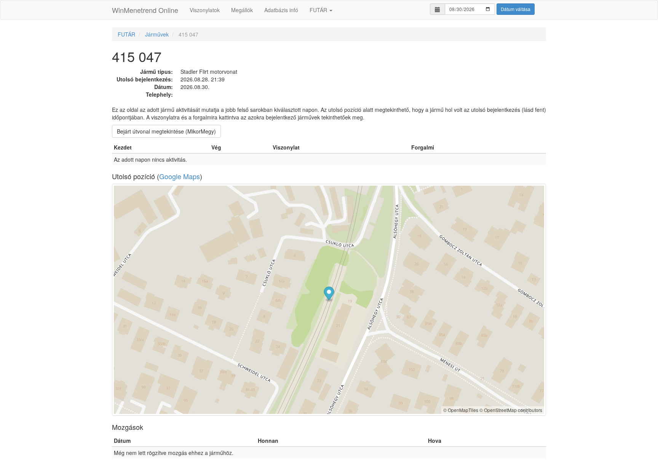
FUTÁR (319, 10)
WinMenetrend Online (145, 10)
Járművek (157, 34)
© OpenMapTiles (460, 410)
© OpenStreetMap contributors (510, 410)
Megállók (242, 10)
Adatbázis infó (281, 10)
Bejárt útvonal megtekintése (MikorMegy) (166, 131)
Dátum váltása (515, 9)
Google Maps (179, 176)
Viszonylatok (205, 10)
